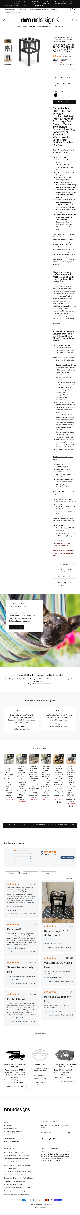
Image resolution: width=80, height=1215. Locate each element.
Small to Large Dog (62, 467)
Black (55, 95)
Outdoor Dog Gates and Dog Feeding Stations (18, 1178)
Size (55, 74)
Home (24, 26)
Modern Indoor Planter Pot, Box (14, 1152)
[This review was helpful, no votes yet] (30, 914)
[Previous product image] (8, 37)
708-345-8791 (17, 12)
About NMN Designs (10, 1128)
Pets (39, 26)
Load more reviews (40, 1033)
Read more (30, 903)
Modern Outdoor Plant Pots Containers (16, 1155)
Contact (6, 1135)
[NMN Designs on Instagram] (42, 1139)
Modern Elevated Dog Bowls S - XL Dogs (17, 1187)
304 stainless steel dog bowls (66, 502)
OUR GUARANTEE (22, 9)
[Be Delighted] (40, 1055)
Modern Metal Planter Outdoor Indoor (16, 1158)
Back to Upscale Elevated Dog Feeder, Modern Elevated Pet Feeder (41, 825)
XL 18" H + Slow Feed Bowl (62, 84)
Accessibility (54, 9)
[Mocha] (60, 802)
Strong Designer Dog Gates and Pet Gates (17, 1165)
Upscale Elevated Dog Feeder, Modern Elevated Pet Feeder (62, 39)
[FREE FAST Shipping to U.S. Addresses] (15, 1055)
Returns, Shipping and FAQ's (13, 1132)
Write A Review (67, 857)
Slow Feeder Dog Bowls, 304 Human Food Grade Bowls (64, 226)
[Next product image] (8, 66)
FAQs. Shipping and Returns (39, 9)
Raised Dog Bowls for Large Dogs (14, 1191)
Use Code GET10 (64, 1081)
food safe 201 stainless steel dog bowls (65, 507)
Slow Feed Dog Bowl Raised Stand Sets (16, 1194)
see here (63, 484)
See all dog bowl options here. (64, 512)
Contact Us (7, 12)
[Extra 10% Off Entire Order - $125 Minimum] (64, 1055)
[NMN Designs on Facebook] (46, 1139)
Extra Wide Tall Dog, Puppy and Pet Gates (17, 1171)
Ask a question (64, 576)
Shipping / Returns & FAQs (64, 570)
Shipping (55, 65)
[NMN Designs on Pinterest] (53, 1139)
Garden (32, 26)
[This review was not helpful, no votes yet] (34, 914)
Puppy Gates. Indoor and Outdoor (15, 1181)
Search (6, 1122)
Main (18, 26)
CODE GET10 (16, 627)
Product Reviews (9, 9)
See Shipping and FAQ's (15, 1087)
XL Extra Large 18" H (62, 78)
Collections (61, 37)
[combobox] (30, 873)
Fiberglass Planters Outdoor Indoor (15, 1162)
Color (58, 91)
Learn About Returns (40, 1083)
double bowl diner (62, 474)
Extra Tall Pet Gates (10, 1168)
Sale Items (59, 26)
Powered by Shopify (39, 1207)
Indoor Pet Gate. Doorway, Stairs (14, 1175)
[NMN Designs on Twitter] (50, 1139)
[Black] (57, 802)
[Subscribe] (69, 1132)
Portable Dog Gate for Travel (13, 1184)
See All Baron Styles (63, 487)
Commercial (47, 26)
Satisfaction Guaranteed (11, 1141)
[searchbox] (11, 873)
